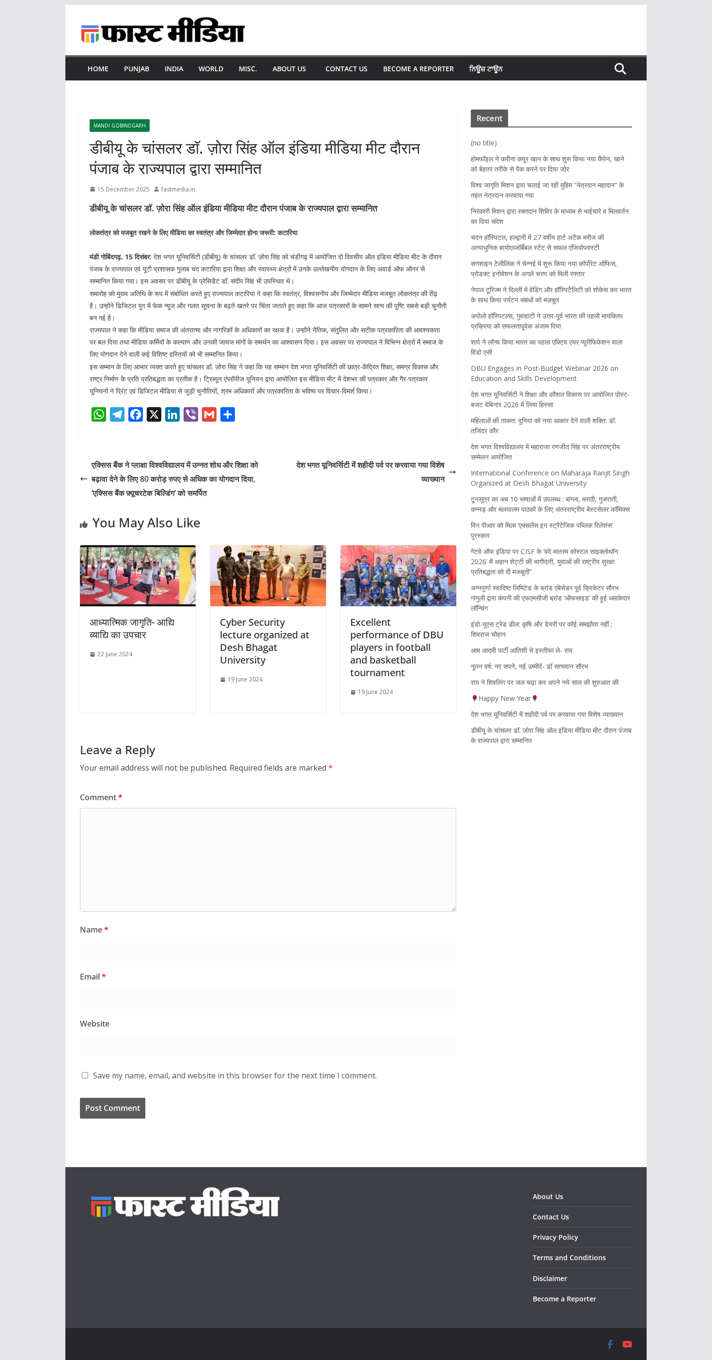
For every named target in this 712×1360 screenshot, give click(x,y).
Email (93, 976)
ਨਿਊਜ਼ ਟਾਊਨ (486, 68)
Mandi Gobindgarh (119, 125)
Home (98, 68)
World (211, 68)
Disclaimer (550, 1278)
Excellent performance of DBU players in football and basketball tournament (397, 647)
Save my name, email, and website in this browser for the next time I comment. (235, 1075)
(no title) (484, 142)
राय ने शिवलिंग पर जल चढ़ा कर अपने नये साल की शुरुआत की (545, 682)
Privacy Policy (556, 1237)
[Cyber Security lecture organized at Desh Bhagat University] (268, 552)
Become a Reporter (418, 68)
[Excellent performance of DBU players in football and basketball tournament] (398, 552)
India (174, 68)
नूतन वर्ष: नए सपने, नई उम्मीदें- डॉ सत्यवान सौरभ (529, 666)
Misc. (248, 68)
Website (94, 1023)
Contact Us (346, 68)
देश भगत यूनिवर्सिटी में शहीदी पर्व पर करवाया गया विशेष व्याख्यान (370, 471)
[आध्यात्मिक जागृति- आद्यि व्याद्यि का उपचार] (138, 552)
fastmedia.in (178, 189)
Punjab (136, 68)
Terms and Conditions (569, 1257)
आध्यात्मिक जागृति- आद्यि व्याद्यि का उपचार (132, 628)
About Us (291, 68)
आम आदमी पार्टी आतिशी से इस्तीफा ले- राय (522, 650)
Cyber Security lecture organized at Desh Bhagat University (265, 641)
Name (94, 929)
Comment (101, 797)
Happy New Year (505, 698)
